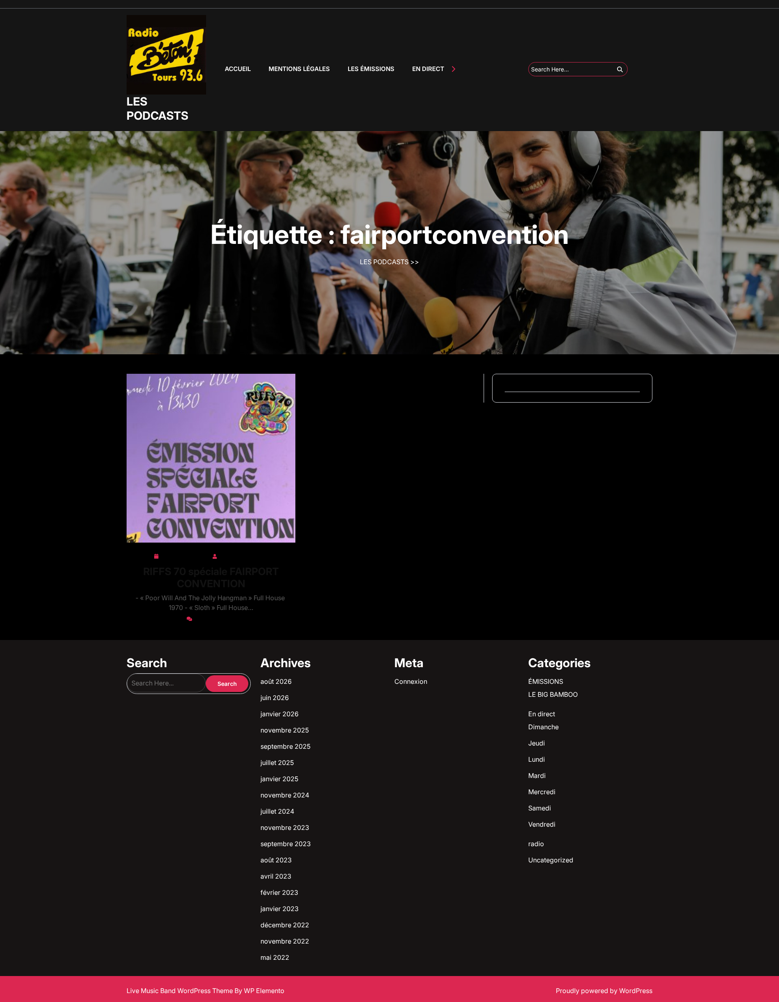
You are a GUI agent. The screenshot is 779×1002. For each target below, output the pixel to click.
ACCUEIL (238, 69)
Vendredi (541, 824)
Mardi (537, 775)
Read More (208, 458)
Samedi (539, 808)
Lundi (536, 759)
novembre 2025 (284, 730)
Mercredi (541, 792)
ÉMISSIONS (545, 681)
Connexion (410, 681)
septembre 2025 (285, 746)
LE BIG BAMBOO (553, 694)
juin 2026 (274, 698)
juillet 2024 (277, 811)
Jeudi (536, 743)
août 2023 (276, 860)
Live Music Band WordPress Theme (181, 991)
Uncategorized (550, 860)
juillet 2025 (277, 763)
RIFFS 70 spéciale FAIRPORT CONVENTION (211, 577)
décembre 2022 (284, 925)
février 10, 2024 (185, 555)
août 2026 (276, 681)
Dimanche (543, 727)
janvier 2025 (279, 779)
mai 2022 (274, 957)
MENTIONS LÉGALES (299, 69)
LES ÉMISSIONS (371, 69)
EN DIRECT (428, 69)
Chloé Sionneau (243, 555)
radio (536, 844)
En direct (541, 714)
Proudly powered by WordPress (604, 991)
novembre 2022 (284, 941)
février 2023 (279, 892)
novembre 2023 (284, 827)
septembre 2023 (285, 844)
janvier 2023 (279, 909)
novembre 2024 (284, 795)
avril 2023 (275, 876)
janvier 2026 (279, 714)
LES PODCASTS (157, 109)
